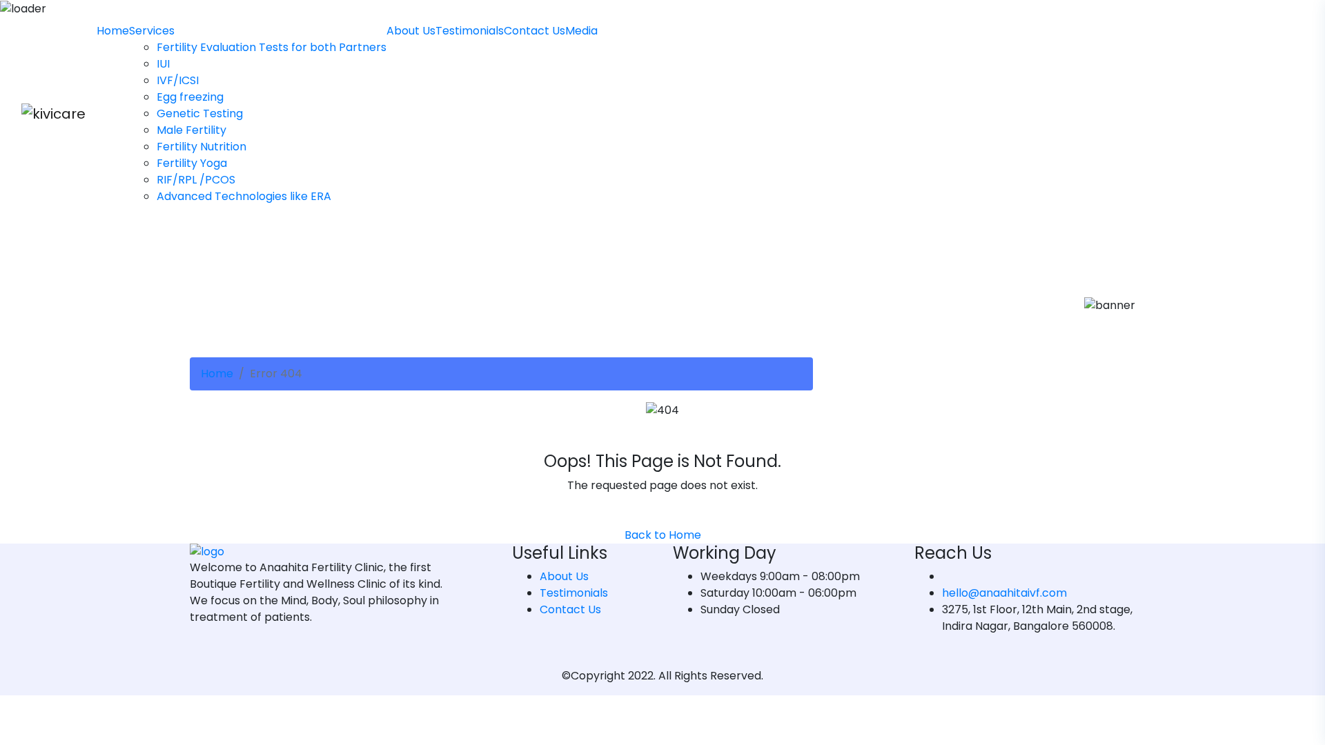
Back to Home (663, 535)
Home (113, 31)
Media (581, 31)
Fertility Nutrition (201, 147)
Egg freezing (190, 97)
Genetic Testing (200, 113)
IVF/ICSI (178, 80)
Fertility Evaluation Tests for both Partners (271, 47)
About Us (410, 31)
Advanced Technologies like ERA (244, 196)
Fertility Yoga (192, 163)
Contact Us (534, 31)
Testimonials (469, 31)
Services (152, 31)
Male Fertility (191, 130)
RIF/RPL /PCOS (196, 180)
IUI (163, 64)
